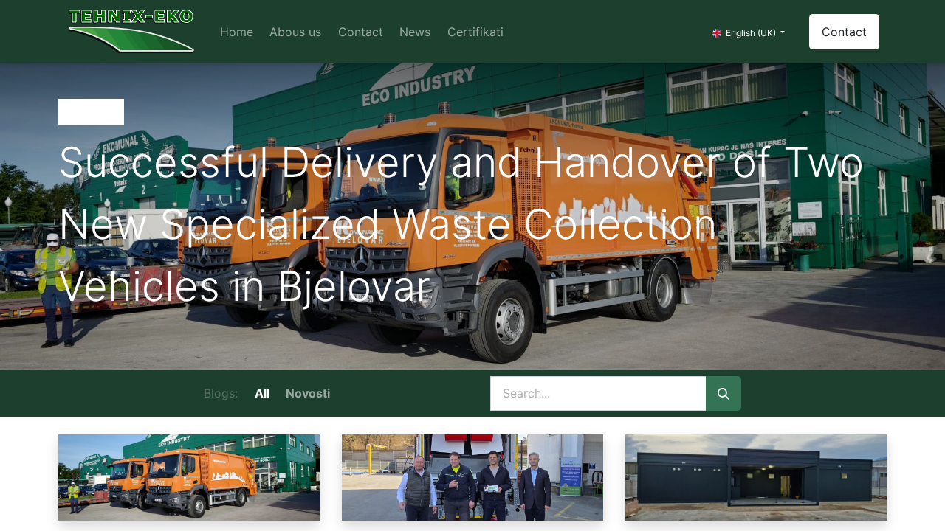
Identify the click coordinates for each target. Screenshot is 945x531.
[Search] (723, 394)
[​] (346, 393)
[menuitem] (236, 31)
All (262, 393)
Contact (844, 31)
